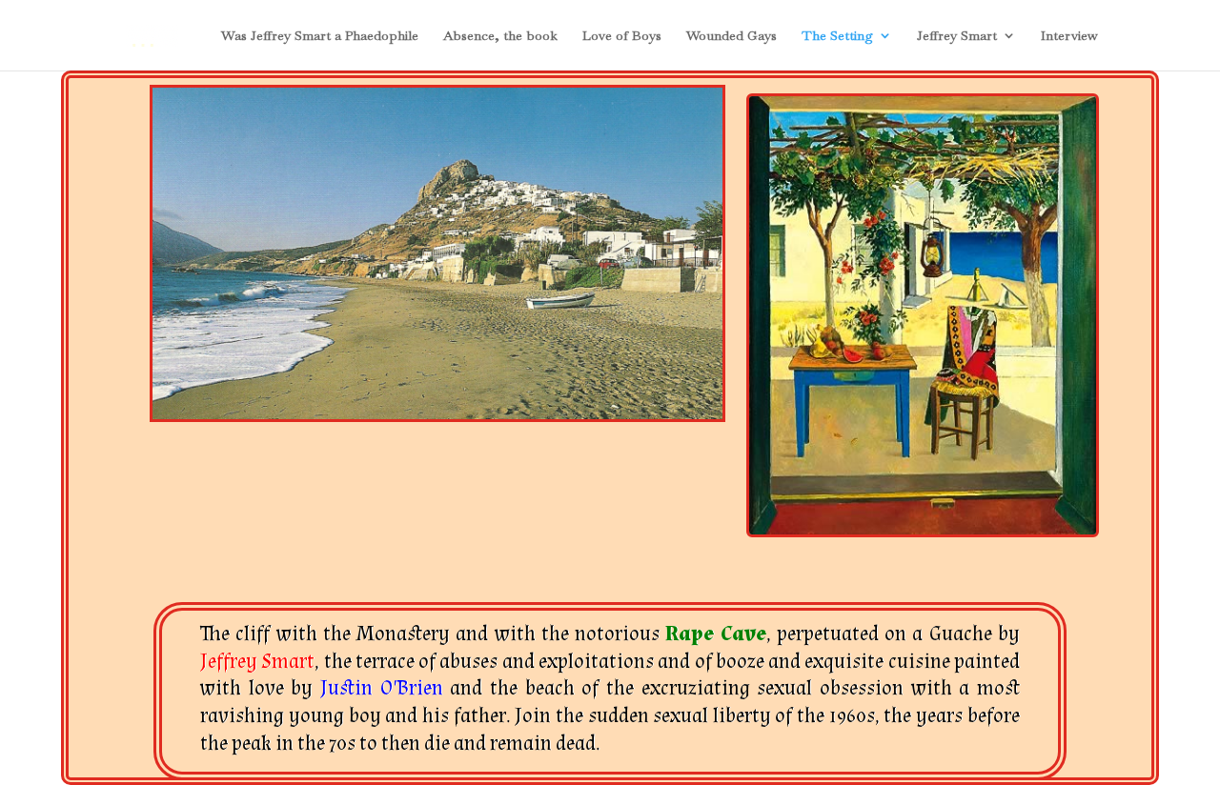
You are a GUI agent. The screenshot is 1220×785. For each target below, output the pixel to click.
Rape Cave (715, 634)
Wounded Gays (731, 36)
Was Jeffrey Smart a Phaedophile (319, 36)
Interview (1069, 36)
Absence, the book (500, 36)
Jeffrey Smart (957, 36)
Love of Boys (621, 36)
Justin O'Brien (385, 688)
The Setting (837, 36)
